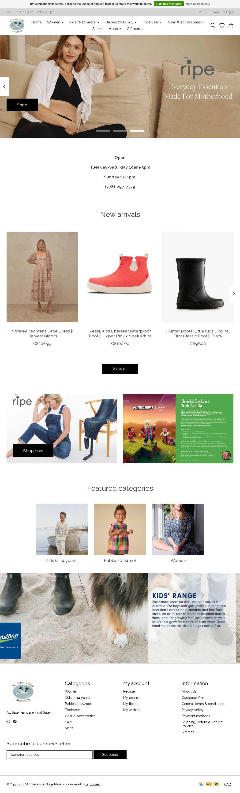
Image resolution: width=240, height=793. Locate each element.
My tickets (131, 704)
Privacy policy (192, 710)
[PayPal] (209, 784)
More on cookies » (198, 4)
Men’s (69, 728)
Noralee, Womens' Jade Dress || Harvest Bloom (42, 333)
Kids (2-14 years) (62, 560)
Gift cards (135, 29)
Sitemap (188, 732)
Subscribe (110, 754)
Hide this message (168, 4)
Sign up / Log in (223, 12)
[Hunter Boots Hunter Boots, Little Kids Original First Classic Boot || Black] (198, 277)
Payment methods (196, 716)
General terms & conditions (203, 704)
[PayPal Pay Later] (217, 784)
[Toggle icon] (212, 25)
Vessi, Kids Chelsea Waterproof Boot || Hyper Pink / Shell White (120, 333)
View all (120, 368)
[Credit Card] (201, 784)
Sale (68, 722)
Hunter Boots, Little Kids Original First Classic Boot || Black (198, 333)
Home (36, 22)
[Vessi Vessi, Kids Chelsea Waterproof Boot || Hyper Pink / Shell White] (120, 277)
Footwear (72, 710)
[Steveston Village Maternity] (17, 25)
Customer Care (193, 698)
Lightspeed (93, 784)
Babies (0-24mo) (120, 560)
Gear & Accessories (80, 716)
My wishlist (131, 710)
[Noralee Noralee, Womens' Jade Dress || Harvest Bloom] (42, 277)
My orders (131, 698)
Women (178, 560)
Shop (22, 104)
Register (129, 691)
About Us (189, 691)
